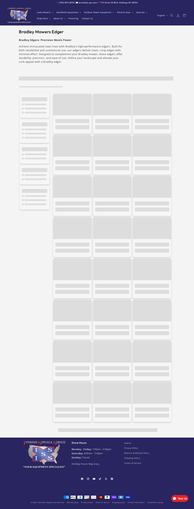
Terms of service (102, 502)
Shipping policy (118, 502)
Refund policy (72, 502)
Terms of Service (132, 463)
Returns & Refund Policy (136, 453)
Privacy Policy (131, 448)
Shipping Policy (132, 458)
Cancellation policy (155, 502)
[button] (45, 12)
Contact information (136, 502)
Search (127, 443)
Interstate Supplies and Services (50, 502)
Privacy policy (87, 502)
